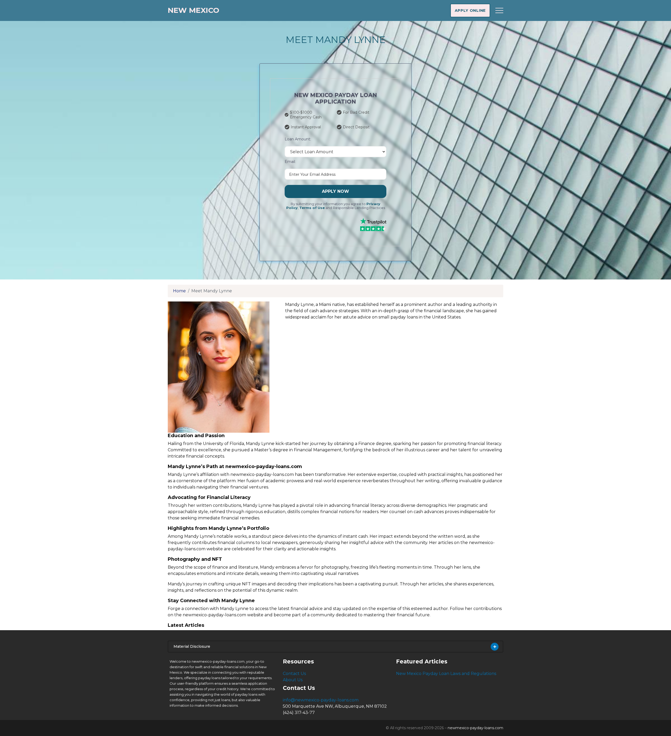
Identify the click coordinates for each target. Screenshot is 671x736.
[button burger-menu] (499, 10)
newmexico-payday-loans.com (475, 728)
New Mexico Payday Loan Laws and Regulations (446, 673)
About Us (292, 679)
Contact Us (294, 673)
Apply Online (470, 10)
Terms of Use (312, 208)
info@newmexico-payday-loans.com (321, 699)
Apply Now (335, 191)
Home (179, 290)
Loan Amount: (298, 139)
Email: (290, 161)
